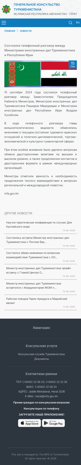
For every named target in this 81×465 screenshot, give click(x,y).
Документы (41, 358)
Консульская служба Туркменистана (41, 354)
